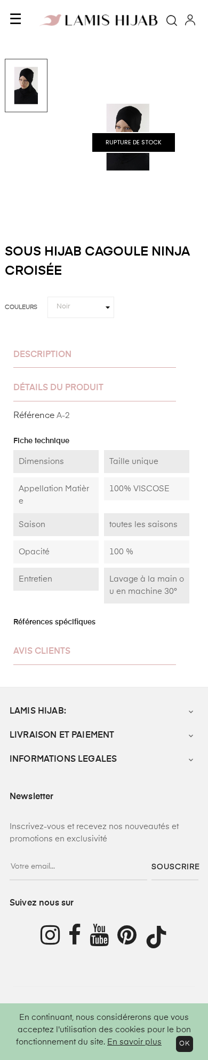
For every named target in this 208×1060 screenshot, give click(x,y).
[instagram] (50, 936)
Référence (33, 416)
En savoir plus (134, 1042)
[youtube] (103, 936)
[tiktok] (160, 937)
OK (184, 1044)
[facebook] (79, 936)
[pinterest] (131, 936)
